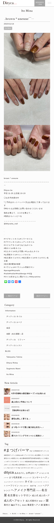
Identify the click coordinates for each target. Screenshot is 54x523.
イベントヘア (27, 477)
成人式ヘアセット (14, 500)
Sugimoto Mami (13, 369)
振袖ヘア (42, 501)
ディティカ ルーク (14, 322)
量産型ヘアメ (33, 505)
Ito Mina (8, 28)
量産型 (24, 505)
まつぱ (41, 473)
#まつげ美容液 (35, 451)
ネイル (29, 481)
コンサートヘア (39, 477)
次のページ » (42, 296)
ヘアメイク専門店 (23, 490)
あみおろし (20, 473)
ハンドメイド (37, 482)
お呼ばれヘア (32, 473)
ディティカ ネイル (14, 316)
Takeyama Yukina (14, 357)
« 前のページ (12, 296)
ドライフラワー (19, 482)
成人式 (35, 495)
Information (10, 311)
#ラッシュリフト (37, 468)
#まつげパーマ (16, 450)
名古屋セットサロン (19, 495)
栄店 (8, 328)
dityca (9, 472)
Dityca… (6, 513)
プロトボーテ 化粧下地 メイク (30, 486)
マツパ (38, 490)
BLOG (8, 351)
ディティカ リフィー (15, 340)
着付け (7, 505)
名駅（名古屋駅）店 (14, 334)
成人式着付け (32, 501)
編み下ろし (16, 505)
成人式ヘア (44, 495)
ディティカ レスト (14, 345)
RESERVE (40, 3)
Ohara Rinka (12, 363)
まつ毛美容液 (15, 477)
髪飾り (47, 505)
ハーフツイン (12, 485)
